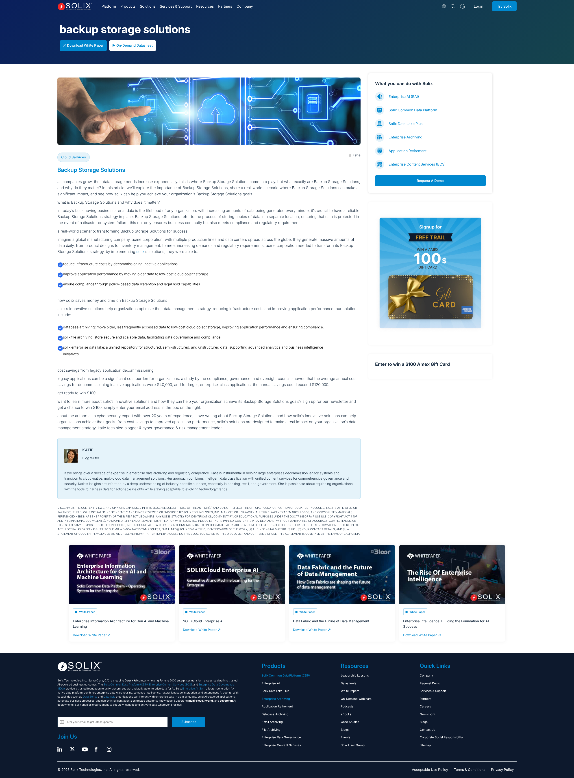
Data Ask (109, 696)
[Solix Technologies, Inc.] (75, 7)
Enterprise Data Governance (281, 737)
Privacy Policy (502, 769)
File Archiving (271, 729)
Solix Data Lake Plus (405, 123)
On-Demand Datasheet (134, 45)
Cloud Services (73, 157)
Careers (425, 706)
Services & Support (176, 6)
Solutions (147, 6)
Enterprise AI (271, 683)
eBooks (346, 714)
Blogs (345, 729)
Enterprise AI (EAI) (404, 96)
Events (345, 737)
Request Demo (430, 683)
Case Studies (350, 722)
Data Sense (90, 696)
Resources (205, 6)
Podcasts (347, 706)
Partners (225, 6)
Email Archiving (272, 722)
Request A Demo (430, 181)
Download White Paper (85, 45)
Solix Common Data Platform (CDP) (126, 684)
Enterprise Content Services (281, 745)
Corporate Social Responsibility (441, 737)
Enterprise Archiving (405, 137)
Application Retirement (407, 151)
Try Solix (504, 6)
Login (478, 6)
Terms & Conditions (469, 769)
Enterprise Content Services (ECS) (417, 164)
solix (140, 251)
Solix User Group (353, 745)
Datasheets (348, 683)
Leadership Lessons (355, 675)
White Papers (350, 691)
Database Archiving (275, 714)
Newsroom (427, 714)
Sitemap (425, 745)
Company (245, 6)
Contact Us (427, 729)
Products (127, 6)
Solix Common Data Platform (413, 110)
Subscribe (188, 722)
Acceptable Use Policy (430, 769)
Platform (109, 6)
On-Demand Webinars (356, 698)
